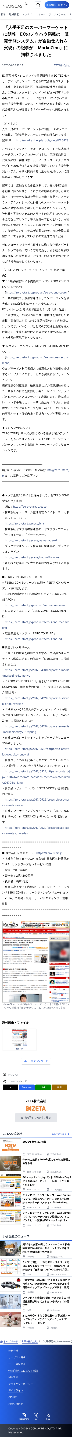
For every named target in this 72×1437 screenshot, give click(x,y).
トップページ (10, 1341)
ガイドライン (15, 1390)
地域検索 (14, 14)
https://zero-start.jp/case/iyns (25, 523)
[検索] (38, 4)
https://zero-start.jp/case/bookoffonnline (32, 557)
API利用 (12, 1396)
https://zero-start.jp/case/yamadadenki (31, 540)
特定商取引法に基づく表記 (23, 1370)
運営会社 (13, 1350)
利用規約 (13, 1377)
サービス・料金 (17, 1357)
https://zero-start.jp (49, 853)
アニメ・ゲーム (57, 14)
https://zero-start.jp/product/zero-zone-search (37, 292)
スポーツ (40, 14)
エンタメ (27, 14)
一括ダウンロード (38, 1061)
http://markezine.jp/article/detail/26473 (42, 140)
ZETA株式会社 (62, 65)
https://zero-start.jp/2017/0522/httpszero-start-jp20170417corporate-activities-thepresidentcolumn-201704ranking (36, 777)
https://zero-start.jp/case (29, 506)
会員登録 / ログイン (57, 4)
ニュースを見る (59, 1133)
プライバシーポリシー (20, 1383)
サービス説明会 (17, 1363)
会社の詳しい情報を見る (36, 1117)
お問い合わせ (15, 1403)
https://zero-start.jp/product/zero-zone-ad (33, 639)
